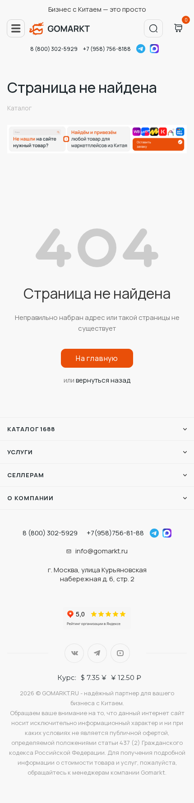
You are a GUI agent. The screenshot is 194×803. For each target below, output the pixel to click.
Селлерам (25, 475)
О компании (30, 498)
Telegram (140, 48)
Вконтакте (74, 653)
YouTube (120, 653)
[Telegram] (154, 533)
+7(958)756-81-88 (115, 533)
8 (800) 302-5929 (54, 49)
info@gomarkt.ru (101, 551)
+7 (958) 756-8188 (107, 49)
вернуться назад (103, 380)
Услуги (20, 452)
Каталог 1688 (31, 429)
